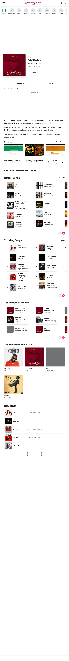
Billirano (54, 288)
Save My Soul (52, 256)
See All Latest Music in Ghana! (20, 170)
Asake (52, 196)
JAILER (46, 319)
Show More (34, 454)
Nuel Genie (50, 285)
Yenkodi (7, 368)
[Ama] (55, 357)
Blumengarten (20, 208)
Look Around (51, 266)
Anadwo (47, 308)
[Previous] (59, 233)
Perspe (20, 274)
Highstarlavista (23, 269)
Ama (47, 368)
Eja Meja (47, 222)
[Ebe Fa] (13, 384)
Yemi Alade (19, 216)
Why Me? (21, 264)
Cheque (20, 258)
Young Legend (22, 276)
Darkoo (46, 196)
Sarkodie (31, 63)
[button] (65, 3)
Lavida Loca (19, 328)
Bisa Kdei (39, 63)
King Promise (20, 311)
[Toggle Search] (61, 3)
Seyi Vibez (47, 215)
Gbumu (18, 223)
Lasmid (24, 330)
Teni (24, 288)
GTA (45, 213)
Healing (18, 184)
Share (34, 72)
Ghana (30, 67)
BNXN (46, 224)
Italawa (47, 203)
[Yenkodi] (13, 357)
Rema (27, 196)
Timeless (21, 256)
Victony (53, 321)
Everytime (48, 184)
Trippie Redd (19, 196)
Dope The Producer (18, 226)
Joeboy (20, 278)
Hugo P (53, 268)
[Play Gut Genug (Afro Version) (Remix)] (10, 205)
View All (62, 178)
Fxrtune (20, 280)
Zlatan (46, 205)
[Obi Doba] (34, 357)
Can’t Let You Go (21, 308)
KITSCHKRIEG (19, 204)
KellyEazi (21, 267)
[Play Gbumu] (10, 224)
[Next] (63, 233)
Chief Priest (22, 248)
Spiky (19, 250)
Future (51, 186)
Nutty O (49, 277)
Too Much (50, 275)
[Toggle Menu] (3, 3)
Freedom (18, 214)
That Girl (47, 194)
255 (27, 208)
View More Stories (59, 142)
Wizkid (46, 186)
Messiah (18, 317)
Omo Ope (50, 283)
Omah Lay (18, 206)
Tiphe (49, 288)
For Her (17, 194)
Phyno (17, 186)
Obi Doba (28, 368)
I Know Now (22, 286)
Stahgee (50, 249)
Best (19, 246)
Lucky (46, 328)
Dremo (20, 288)
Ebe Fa (6, 396)
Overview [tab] (20, 83)
